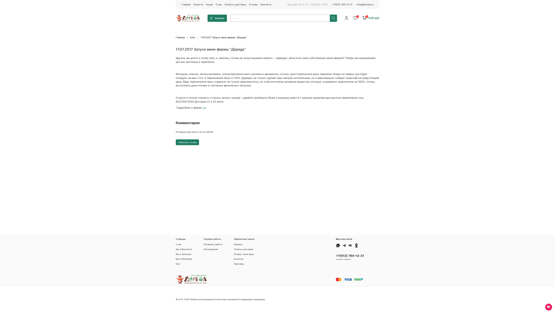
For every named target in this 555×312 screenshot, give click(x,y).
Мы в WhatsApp (184, 259)
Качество (238, 259)
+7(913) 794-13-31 (342, 4)
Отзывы (253, 4)
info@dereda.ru (365, 4)
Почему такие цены (244, 254)
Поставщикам (211, 249)
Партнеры (239, 264)
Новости (198, 4)
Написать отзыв (187, 142)
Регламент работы (213, 244)
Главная (186, 4)
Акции (209, 4)
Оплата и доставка (235, 4)
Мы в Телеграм (183, 254)
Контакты (265, 4)
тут (204, 107)
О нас (219, 4)
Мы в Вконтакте (184, 249)
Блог (192, 37)
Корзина (238, 244)
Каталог (219, 18)
